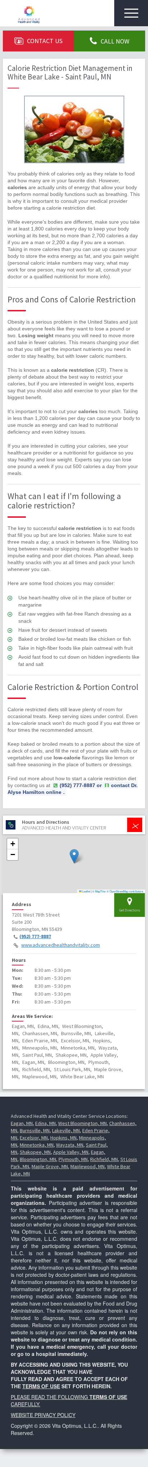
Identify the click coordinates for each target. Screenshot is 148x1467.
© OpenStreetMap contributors (125, 891)
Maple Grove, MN (50, 1166)
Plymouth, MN (73, 1159)
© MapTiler (99, 891)
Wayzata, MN (69, 1145)
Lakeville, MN (66, 1130)
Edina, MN (45, 1123)
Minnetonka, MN (37, 1145)
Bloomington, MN (38, 1159)
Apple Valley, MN (70, 1152)
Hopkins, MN (63, 1137)
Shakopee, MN (35, 1152)
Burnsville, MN (35, 1130)
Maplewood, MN (87, 1166)
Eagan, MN (22, 1123)
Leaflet (86, 891)
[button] (74, 856)
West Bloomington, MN (82, 1123)
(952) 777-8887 (35, 936)
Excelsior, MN (34, 1137)
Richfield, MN (104, 1159)
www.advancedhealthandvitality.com (60, 945)
